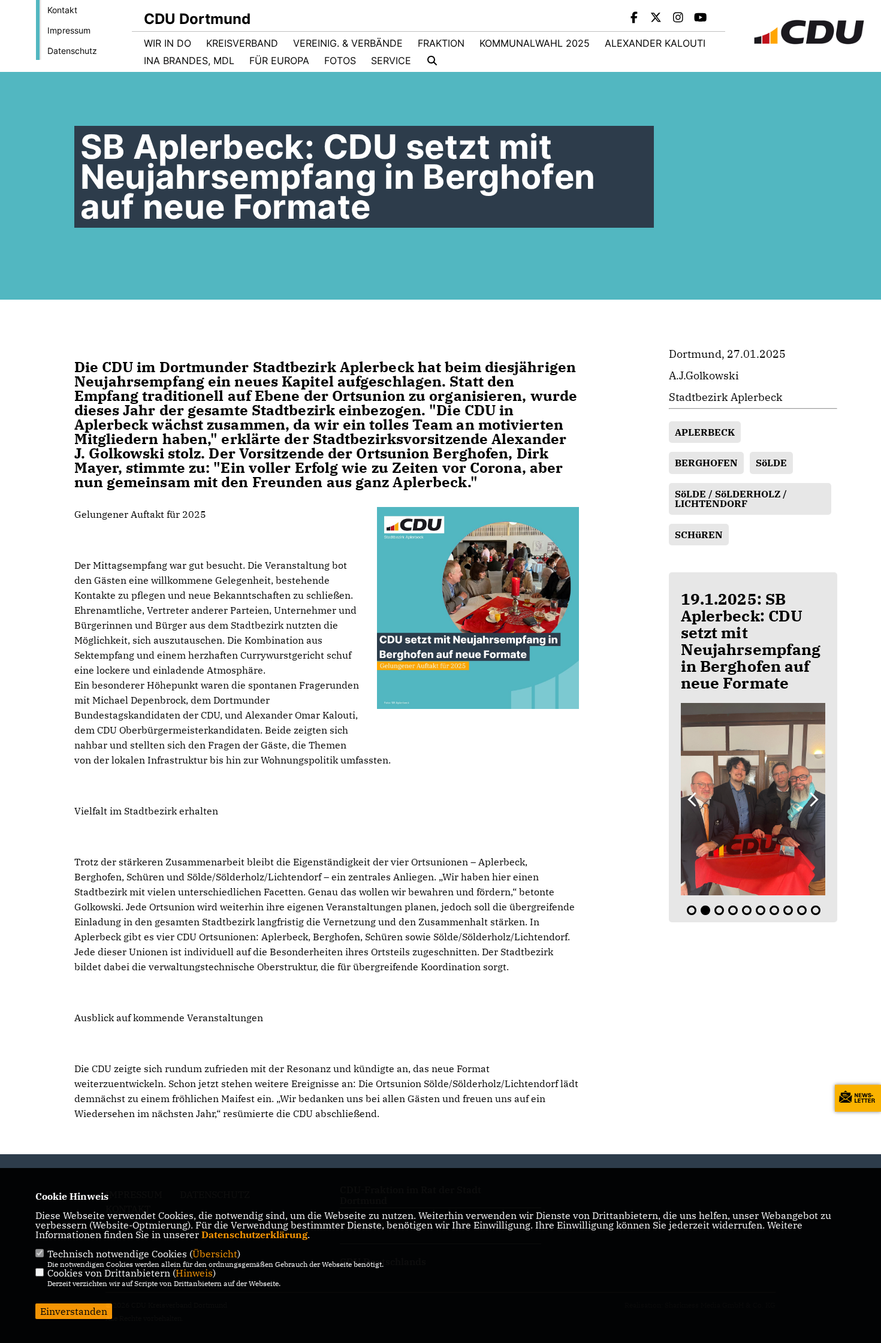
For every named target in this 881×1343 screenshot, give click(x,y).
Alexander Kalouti (655, 43)
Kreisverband (242, 43)
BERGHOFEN (706, 462)
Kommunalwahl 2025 (534, 43)
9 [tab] (802, 910)
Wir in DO (167, 43)
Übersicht (214, 1254)
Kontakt (62, 10)
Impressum (68, 30)
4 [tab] (733, 910)
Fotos (340, 60)
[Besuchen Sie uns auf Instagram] (678, 18)
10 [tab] (815, 910)
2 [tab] (705, 910)
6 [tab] (760, 910)
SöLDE (771, 462)
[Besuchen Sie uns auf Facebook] (634, 18)
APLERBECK (705, 432)
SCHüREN (699, 534)
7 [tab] (774, 910)
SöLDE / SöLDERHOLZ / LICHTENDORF (731, 498)
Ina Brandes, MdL (189, 60)
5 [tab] (747, 910)
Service (391, 60)
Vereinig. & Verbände (348, 43)
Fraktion (441, 43)
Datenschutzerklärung (254, 1235)
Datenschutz (72, 51)
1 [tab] (691, 910)
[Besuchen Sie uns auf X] (656, 18)
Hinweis (194, 1273)
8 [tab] (788, 910)
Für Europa (279, 60)
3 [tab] (719, 910)
